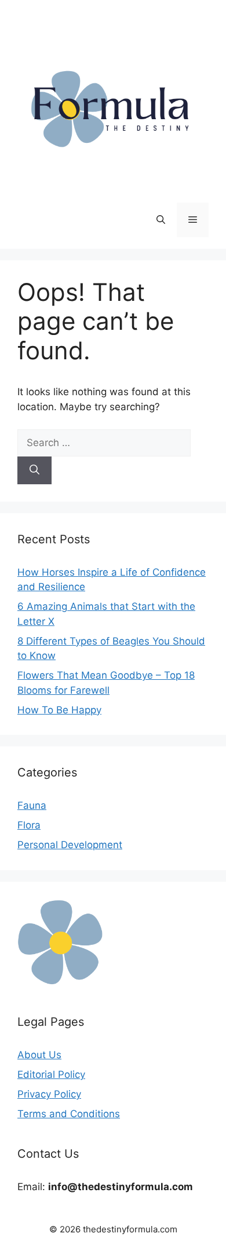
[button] (161, 220)
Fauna (31, 805)
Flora (29, 825)
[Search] (34, 470)
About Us (39, 1055)
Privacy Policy (49, 1094)
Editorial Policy (51, 1074)
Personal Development (69, 845)
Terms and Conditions (68, 1114)
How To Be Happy (59, 710)
